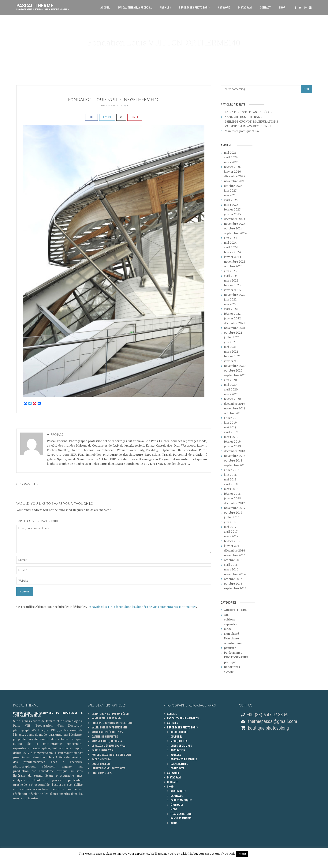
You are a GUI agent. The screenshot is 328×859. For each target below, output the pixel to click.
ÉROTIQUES (176, 804)
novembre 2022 (234, 295)
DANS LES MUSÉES (181, 818)
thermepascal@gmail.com (272, 721)
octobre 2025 (233, 186)
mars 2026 (231, 162)
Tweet (107, 117)
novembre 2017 (234, 508)
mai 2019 (230, 427)
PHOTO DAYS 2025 (102, 773)
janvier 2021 (232, 361)
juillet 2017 (232, 517)
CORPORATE (177, 768)
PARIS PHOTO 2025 (102, 750)
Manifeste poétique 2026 (242, 131)
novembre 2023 (234, 261)
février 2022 (232, 313)
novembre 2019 (234, 408)
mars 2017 (231, 536)
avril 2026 (231, 157)
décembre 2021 (234, 323)
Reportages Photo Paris (194, 7)
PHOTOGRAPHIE (236, 657)
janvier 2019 (232, 446)
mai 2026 (230, 152)
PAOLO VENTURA (101, 759)
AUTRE (174, 823)
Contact (265, 7)
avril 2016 (231, 564)
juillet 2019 (232, 418)
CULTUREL (176, 736)
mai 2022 (230, 304)
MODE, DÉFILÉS (179, 741)
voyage (228, 671)
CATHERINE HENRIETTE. (105, 736)
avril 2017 (231, 531)
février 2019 (232, 441)
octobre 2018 (233, 460)
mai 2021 (230, 347)
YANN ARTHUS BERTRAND (243, 117)
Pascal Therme (42, 5)
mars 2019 (231, 437)
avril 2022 (231, 309)
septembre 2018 (235, 465)
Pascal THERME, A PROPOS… (135, 7)
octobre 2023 (233, 266)
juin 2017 (230, 522)
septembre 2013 (235, 588)
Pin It (134, 117)
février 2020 (232, 399)
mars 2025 (231, 205)
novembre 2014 (234, 574)
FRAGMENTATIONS (181, 813)
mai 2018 (230, 479)
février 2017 (232, 541)
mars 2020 (231, 394)
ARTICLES (165, 7)
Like (91, 117)
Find (306, 89)
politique (230, 662)
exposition (231, 624)
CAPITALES (176, 795)
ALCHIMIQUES (178, 791)
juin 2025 (230, 190)
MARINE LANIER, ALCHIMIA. (107, 741)
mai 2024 (230, 242)
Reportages (232, 667)
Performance (233, 652)
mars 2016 (231, 569)
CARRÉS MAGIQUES (181, 800)
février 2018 (232, 493)
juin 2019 (230, 422)
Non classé (231, 633)
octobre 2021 (233, 332)
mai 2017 (230, 527)
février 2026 (232, 167)
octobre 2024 (233, 228)
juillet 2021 (232, 337)
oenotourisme (233, 643)
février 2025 (232, 209)
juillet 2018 (232, 470)
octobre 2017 (233, 512)
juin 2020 (230, 380)
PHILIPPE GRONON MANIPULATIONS (251, 121)
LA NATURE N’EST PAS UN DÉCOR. (249, 112)
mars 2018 (231, 489)
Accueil (105, 7)
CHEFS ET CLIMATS (181, 745)
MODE (173, 809)
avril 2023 (231, 276)
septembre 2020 (235, 375)
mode (228, 629)
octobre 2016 (233, 560)
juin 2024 (230, 238)
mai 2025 (230, 195)
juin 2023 (230, 271)
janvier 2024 (232, 257)
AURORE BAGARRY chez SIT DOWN (111, 754)
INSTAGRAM (245, 7)
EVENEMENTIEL (179, 763)
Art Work (224, 7)
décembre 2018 (234, 451)
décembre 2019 (234, 403)
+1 (121, 117)
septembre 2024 (235, 233)
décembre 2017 (234, 503)
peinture (230, 648)
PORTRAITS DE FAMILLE (183, 759)
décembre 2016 (234, 550)
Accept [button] (242, 853)
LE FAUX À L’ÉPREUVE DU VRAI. (109, 745)
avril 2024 (231, 247)
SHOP (282, 7)
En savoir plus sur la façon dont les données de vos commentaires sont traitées (142, 607)
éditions (229, 619)
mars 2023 (231, 280)
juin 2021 (230, 342)
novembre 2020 (234, 366)
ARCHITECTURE (235, 610)
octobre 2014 (233, 579)
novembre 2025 (234, 181)
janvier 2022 (232, 318)
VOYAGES (175, 754)
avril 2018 (231, 484)
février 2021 (232, 356)
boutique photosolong (268, 728)
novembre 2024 (234, 223)
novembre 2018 (234, 456)
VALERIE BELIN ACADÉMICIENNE (248, 126)
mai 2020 (230, 385)
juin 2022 (230, 299)
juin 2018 (230, 475)
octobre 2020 (233, 370)
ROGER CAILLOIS (101, 763)
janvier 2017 (232, 546)
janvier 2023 (232, 290)
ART (227, 615)
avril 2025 (231, 200)
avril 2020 (231, 389)
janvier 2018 (232, 498)
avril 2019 (231, 432)
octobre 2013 (233, 583)
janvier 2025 (232, 214)
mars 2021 (231, 351)
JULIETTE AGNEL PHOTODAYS (108, 768)
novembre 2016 (234, 555)
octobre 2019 (233, 413)
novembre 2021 (234, 328)
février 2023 (232, 285)
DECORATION (177, 750)
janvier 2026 (232, 171)
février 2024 (232, 252)
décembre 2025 (234, 176)
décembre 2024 (234, 219)
